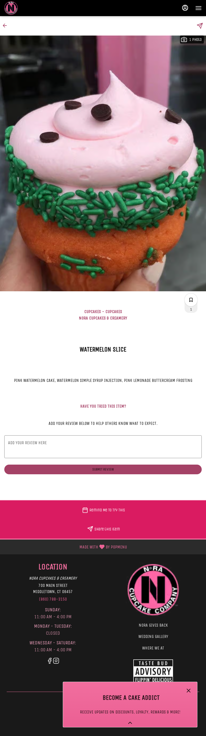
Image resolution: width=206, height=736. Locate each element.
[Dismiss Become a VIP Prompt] (188, 690)
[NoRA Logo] (153, 589)
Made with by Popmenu (65, 546)
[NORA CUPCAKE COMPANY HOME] (28, 8)
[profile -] (185, 8)
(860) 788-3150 (53, 599)
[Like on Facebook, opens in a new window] (49, 662)
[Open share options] (200, 25)
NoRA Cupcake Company (153, 671)
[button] (6, 25)
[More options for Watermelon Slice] (191, 299)
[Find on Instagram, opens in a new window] (56, 662)
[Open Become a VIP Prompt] (130, 723)
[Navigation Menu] (198, 8)
